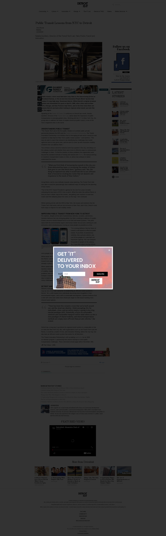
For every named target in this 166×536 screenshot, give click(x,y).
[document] (83, 268)
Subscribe (100, 274)
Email (60, 274)
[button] (109, 250)
